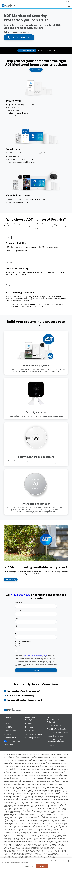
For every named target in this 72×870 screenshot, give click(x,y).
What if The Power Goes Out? (57, 729)
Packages (7, 723)
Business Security (10, 731)
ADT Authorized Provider (34, 734)
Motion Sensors (30, 731)
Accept (42, 866)
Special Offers (8, 727)
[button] (36, 691)
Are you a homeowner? (23, 642)
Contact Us (7, 734)
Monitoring (29, 727)
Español (68, 1)
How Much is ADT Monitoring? (57, 736)
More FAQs (50, 745)
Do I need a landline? (54, 725)
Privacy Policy (8, 745)
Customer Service (10, 738)
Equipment (29, 723)
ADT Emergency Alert (32, 738)
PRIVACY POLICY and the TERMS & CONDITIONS (34, 655)
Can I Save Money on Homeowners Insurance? (55, 741)
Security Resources (32, 720)
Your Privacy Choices (14, 741)
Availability (7, 720)
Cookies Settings (28, 866)
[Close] (69, 861)
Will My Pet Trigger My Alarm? (57, 733)
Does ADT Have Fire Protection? (54, 721)
